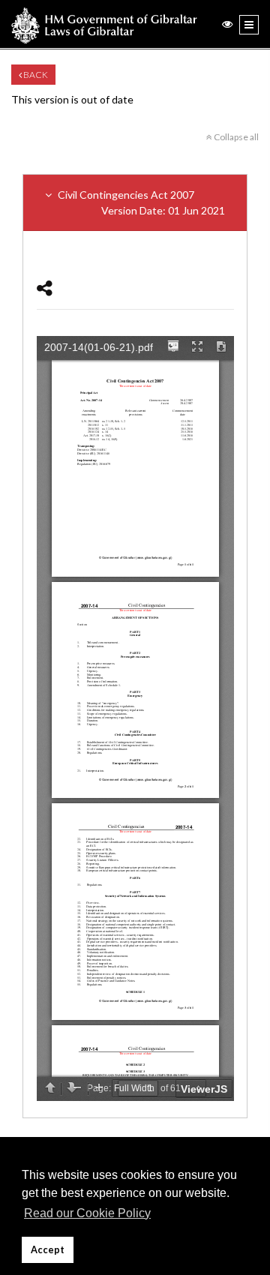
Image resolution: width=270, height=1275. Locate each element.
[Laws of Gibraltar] (104, 24)
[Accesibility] (227, 24)
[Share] (44, 287)
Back (35, 74)
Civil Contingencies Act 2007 (140, 202)
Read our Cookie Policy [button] (87, 1213)
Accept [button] (47, 1250)
